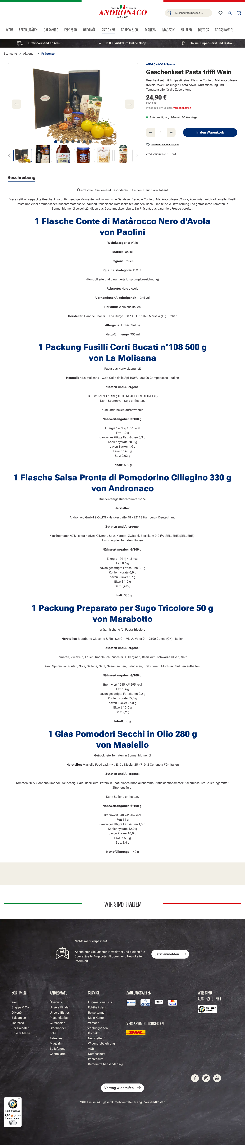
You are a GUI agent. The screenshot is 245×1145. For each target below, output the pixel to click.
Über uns (56, 1002)
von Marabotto (123, 619)
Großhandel (58, 1028)
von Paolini (122, 232)
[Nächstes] (129, 104)
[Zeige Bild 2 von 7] (61, 141)
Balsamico (18, 1017)
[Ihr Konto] (229, 13)
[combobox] (193, 13)
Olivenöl (16, 1012)
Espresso (17, 1023)
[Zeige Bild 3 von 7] (67, 141)
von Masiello (122, 745)
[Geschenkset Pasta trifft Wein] (72, 104)
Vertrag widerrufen (119, 1088)
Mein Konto (96, 1017)
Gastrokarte (58, 1054)
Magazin (56, 1043)
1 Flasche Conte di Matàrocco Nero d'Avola (122, 221)
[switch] (13, 1123)
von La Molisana (122, 358)
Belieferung (57, 1048)
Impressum (95, 1059)
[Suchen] (169, 13)
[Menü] (19, 1099)
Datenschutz (96, 1054)
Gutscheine (57, 1023)
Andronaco (58, 992)
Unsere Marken (21, 1033)
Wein (14, 1002)
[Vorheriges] (16, 104)
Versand (93, 1023)
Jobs (53, 1033)
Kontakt (93, 1033)
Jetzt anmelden (167, 954)
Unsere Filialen (60, 1007)
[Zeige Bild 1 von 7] (55, 141)
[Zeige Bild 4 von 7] (72, 141)
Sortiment (19, 992)
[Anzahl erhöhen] (171, 132)
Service (94, 992)
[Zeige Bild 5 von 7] (78, 141)
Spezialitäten (20, 1028)
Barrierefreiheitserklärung (105, 1064)
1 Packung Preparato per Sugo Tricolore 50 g (122, 608)
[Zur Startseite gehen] (122, 12)
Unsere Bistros (60, 1012)
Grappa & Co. (20, 1007)
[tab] (21, 178)
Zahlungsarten (98, 1028)
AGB (91, 1048)
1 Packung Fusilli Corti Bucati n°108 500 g (122, 347)
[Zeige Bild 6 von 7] (84, 141)
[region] (122, 43)
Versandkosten (182, 107)
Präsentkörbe (59, 1017)
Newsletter (95, 1038)
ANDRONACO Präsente (160, 64)
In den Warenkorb (210, 132)
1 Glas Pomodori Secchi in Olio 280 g (122, 734)
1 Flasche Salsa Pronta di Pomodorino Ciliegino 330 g (122, 478)
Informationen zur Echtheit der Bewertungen (100, 1007)
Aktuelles (56, 1038)
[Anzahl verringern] (150, 132)
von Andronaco (122, 488)
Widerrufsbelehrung (101, 1043)
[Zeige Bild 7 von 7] (90, 141)
